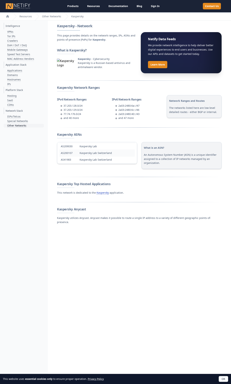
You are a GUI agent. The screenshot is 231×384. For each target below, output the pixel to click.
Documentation (118, 6)
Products (73, 6)
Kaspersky (103, 192)
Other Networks (51, 16)
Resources (93, 6)
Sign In (155, 6)
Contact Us (212, 6)
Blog (139, 6)
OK (223, 379)
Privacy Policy (96, 379)
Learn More (158, 64)
